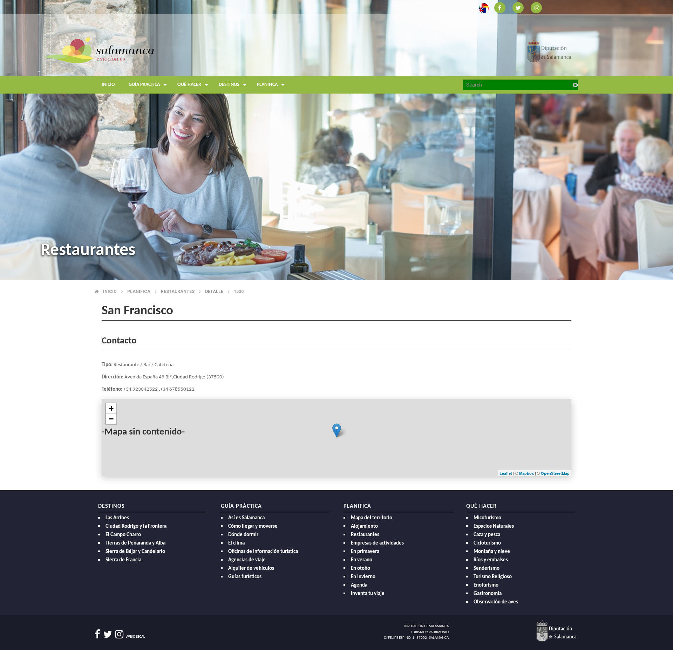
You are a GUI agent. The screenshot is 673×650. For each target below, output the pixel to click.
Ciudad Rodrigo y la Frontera (136, 526)
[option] (336, 140)
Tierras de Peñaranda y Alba (135, 543)
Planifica (267, 84)
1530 (239, 291)
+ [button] (111, 408)
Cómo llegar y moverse (253, 526)
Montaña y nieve (492, 551)
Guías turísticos (244, 577)
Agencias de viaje (247, 560)
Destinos (229, 84)
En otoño (360, 568)
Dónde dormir (243, 535)
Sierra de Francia (123, 560)
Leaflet (505, 473)
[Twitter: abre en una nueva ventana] (518, 7)
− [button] (111, 419)
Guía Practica (144, 84)
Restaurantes (178, 291)
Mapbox (527, 473)
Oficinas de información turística (263, 551)
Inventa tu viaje (368, 593)
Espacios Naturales (494, 526)
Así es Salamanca (246, 518)
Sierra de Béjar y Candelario (135, 551)
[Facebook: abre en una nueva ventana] (500, 7)
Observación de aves (496, 602)
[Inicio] (99, 50)
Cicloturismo (487, 543)
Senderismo (486, 568)
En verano (361, 560)
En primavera (365, 551)
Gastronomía (488, 593)
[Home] (161, 65)
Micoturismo (487, 518)
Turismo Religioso (493, 577)
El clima (236, 543)
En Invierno (363, 577)
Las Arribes (117, 518)
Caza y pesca (487, 535)
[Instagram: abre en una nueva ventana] (536, 7)
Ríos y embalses (491, 560)
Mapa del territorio (371, 518)
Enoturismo (486, 585)
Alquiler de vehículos (251, 568)
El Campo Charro (123, 535)
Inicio (108, 84)
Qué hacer (189, 84)
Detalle (214, 291)
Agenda (359, 585)
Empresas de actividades (377, 543)
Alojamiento (364, 526)
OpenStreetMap (555, 473)
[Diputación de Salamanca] (549, 50)
